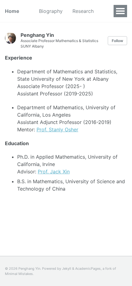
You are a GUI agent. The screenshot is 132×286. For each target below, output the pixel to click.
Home (12, 11)
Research (83, 11)
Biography (51, 11)
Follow (117, 40)
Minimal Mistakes (19, 274)
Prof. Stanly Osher (57, 129)
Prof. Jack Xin (54, 171)
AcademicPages (88, 268)
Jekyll (66, 268)
